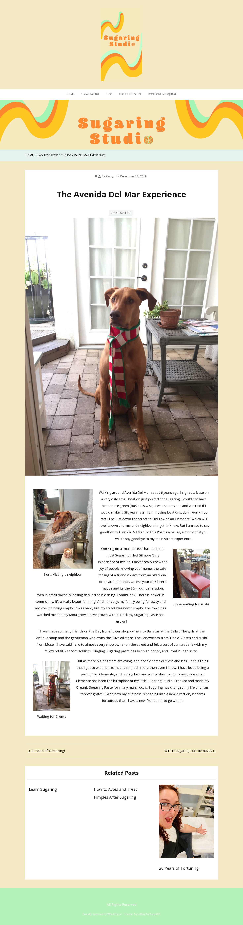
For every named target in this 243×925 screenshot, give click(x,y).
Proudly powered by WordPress (101, 914)
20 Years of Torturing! (179, 868)
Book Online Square (162, 94)
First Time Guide (130, 94)
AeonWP (155, 914)
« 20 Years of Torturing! (46, 750)
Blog (109, 94)
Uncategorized (120, 212)
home (70, 94)
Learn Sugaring (43, 789)
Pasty (109, 176)
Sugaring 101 (90, 94)
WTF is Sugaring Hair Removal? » (189, 750)
